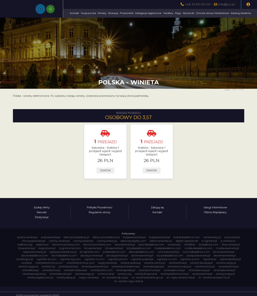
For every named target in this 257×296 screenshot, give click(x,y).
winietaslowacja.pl (199, 270)
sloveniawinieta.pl (223, 251)
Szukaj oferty (42, 207)
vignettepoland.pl (230, 259)
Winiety (102, 13)
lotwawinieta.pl (114, 248)
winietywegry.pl (225, 273)
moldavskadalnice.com (198, 248)
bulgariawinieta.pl (159, 237)
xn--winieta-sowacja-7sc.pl (214, 277)
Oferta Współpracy (215, 212)
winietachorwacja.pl (179, 266)
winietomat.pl (106, 273)
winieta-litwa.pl (178, 262)
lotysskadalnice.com (139, 248)
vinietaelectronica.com (49, 262)
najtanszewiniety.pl (34, 251)
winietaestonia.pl (228, 266)
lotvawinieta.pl (93, 248)
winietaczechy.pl (205, 266)
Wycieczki (188, 13)
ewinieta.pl (174, 244)
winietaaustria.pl (68, 266)
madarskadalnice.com (168, 248)
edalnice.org (24, 244)
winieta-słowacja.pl (201, 262)
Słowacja (113, 13)
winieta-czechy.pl (154, 262)
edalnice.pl (42, 244)
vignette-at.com (46, 259)
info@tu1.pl (226, 4)
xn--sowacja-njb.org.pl (115, 277)
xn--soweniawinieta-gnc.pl (147, 277)
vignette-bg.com (70, 259)
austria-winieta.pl (27, 237)
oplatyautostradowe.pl (62, 251)
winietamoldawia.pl (75, 270)
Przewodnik (126, 13)
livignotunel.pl (47, 248)
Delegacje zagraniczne (148, 13)
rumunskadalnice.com (196, 251)
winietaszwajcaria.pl (34, 273)
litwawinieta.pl (26, 248)
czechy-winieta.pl (59, 240)
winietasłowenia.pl (60, 273)
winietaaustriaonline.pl (94, 266)
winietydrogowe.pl (146, 273)
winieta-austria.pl (130, 262)
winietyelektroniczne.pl (174, 273)
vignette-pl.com (118, 259)
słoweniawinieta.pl (225, 255)
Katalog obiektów (241, 13)
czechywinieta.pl (83, 240)
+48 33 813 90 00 (197, 4)
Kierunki (42, 212)
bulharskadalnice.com (187, 237)
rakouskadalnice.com (141, 251)
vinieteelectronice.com (80, 262)
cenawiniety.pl (212, 237)
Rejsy (178, 13)
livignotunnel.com (70, 248)
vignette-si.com (189, 259)
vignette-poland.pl (142, 259)
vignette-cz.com (94, 259)
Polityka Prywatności (99, 207)
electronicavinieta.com (66, 244)
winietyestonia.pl (202, 273)
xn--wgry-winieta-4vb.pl (181, 277)
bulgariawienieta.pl (134, 237)
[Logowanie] (248, 4)
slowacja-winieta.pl (91, 255)
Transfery (168, 13)
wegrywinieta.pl (107, 262)
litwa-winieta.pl (231, 244)
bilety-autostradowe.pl (106, 237)
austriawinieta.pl (50, 237)
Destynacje (42, 217)
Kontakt (74, 13)
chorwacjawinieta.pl (33, 240)
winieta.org (48, 266)
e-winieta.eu (228, 240)
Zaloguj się (157, 207)
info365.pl (189, 244)
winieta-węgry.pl (28, 266)
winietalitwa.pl (30, 270)
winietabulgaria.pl (153, 266)
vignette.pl (209, 259)
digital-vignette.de (187, 240)
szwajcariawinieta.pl (198, 255)
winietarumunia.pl (149, 270)
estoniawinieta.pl (125, 244)
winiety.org (124, 273)
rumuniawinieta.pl (168, 251)
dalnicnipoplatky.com (133, 240)
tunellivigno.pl (24, 259)
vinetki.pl (26, 262)
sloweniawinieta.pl (142, 255)
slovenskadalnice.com (34, 255)
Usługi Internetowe (215, 207)
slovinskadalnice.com (64, 255)
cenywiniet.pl (232, 237)
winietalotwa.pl (51, 270)
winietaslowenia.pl (224, 270)
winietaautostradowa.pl (126, 266)
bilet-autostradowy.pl (76, 237)
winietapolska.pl (125, 270)
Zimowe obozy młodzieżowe (212, 13)
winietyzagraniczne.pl (40, 277)
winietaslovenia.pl (174, 270)
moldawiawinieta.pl (227, 248)
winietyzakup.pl (66, 277)
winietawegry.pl (84, 273)
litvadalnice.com (208, 244)
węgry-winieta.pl (89, 277)
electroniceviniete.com (97, 244)
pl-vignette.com (89, 251)
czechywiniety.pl (107, 240)
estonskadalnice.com (151, 244)
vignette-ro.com (167, 259)
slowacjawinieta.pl (117, 255)
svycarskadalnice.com (170, 255)
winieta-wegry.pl (226, 262)
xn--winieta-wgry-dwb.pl (128, 281)
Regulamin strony (99, 212)
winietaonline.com (101, 270)
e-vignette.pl (209, 240)
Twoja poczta (88, 13)
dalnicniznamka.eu (161, 240)
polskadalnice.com (114, 251)
